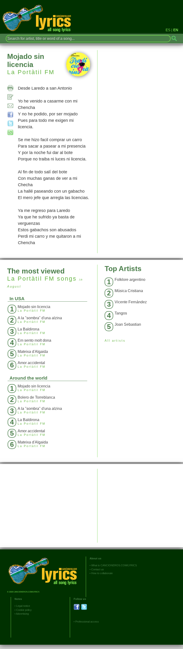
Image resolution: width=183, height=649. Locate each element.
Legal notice (23, 605)
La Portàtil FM (31, 72)
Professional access (87, 621)
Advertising (22, 613)
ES (168, 30)
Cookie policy (24, 609)
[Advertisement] (140, 502)
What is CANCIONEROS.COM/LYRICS (114, 565)
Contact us (97, 569)
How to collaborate (102, 573)
